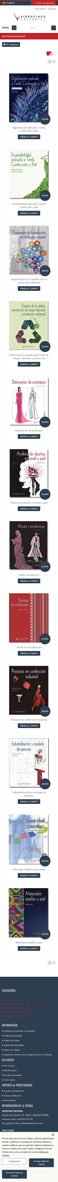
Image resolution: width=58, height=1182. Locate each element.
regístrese (51, 9)
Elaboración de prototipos (29, 430)
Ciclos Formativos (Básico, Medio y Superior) (21, 1004)
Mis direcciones (10, 1070)
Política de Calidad (12, 1050)
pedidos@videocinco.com (32, 1123)
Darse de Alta (10, 1100)
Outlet (4, 1020)
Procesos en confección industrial (29, 719)
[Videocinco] (29, 16)
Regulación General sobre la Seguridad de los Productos (28, 1054)
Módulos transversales (12, 1000)
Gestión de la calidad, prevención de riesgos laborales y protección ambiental (29, 358)
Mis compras (9, 1065)
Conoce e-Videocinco (12, 1095)
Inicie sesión (40, 9)
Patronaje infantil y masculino (29, 869)
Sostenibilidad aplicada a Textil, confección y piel (29, 205)
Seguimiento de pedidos (14, 1045)
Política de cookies (12, 1040)
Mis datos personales (13, 1075)
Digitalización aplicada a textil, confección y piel (29, 129)
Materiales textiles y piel (29, 942)
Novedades (6, 996)
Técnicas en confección (29, 647)
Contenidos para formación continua (17, 1008)
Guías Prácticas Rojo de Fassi (14, 1016)
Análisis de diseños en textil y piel (29, 502)
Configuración (14, 1161)
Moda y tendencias (29, 575)
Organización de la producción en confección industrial (29, 281)
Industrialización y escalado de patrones (29, 794)
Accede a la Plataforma (14, 1091)
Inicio (4, 36)
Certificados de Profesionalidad (15, 1012)
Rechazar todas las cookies (14, 1174)
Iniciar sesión (9, 1080)
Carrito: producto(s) (45, 3)
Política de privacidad (13, 1035)
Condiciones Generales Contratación (19, 1031)
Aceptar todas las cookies (41, 1162)
